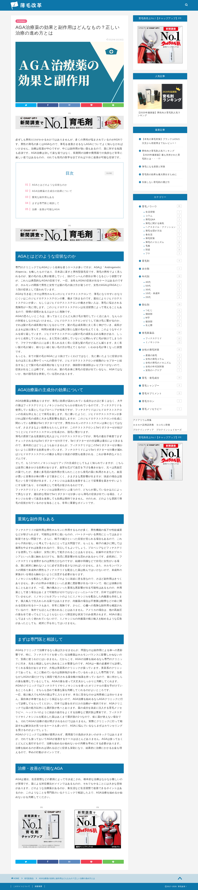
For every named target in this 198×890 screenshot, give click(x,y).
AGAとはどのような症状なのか (49, 184)
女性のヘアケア (163, 370)
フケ (163, 253)
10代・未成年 (163, 293)
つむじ (163, 310)
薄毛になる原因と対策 (153, 166)
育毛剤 (161, 261)
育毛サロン (161, 401)
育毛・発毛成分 (161, 378)
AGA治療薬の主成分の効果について (52, 191)
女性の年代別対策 (163, 366)
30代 (163, 289)
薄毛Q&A (163, 219)
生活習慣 (163, 212)
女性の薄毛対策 (161, 349)
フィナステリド (163, 338)
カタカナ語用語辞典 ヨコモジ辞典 (151, 425)
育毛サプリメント (161, 393)
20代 (163, 297)
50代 (163, 286)
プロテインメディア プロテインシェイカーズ (157, 430)
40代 (163, 282)
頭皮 (163, 249)
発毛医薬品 (21, 21)
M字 (163, 318)
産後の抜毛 (163, 355)
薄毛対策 (163, 238)
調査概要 (38, 886)
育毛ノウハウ (161, 206)
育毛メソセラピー (161, 409)
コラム (163, 216)
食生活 (163, 234)
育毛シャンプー (161, 385)
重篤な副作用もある (43, 197)
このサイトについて (21, 886)
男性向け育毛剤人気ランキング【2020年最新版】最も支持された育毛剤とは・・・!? (161, 155)
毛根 (163, 246)
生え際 (163, 325)
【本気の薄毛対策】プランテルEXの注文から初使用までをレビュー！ (161, 141)
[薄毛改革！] (26, 9)
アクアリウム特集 (142, 420)
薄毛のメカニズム (163, 242)
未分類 (161, 268)
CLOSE (109, 173)
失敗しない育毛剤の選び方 (156, 182)
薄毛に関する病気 (163, 223)
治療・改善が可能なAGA (46, 209)
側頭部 (163, 314)
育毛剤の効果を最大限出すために (159, 174)
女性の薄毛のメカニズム (163, 363)
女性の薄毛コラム (163, 359)
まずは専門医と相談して (45, 203)
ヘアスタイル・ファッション (163, 227)
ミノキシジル (163, 342)
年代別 (161, 276)
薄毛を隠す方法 (163, 231)
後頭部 (163, 321)
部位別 (161, 304)
